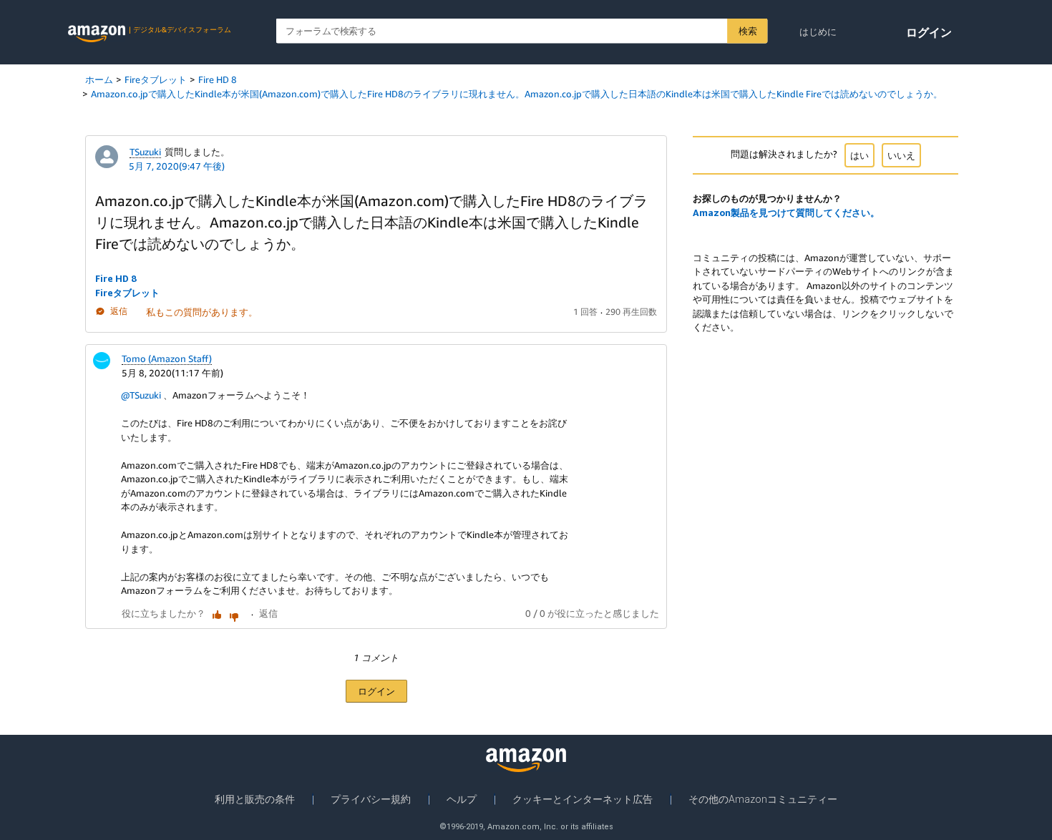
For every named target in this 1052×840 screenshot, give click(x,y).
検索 (747, 30)
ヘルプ (462, 799)
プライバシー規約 (371, 799)
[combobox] (522, 31)
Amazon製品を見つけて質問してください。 (786, 212)
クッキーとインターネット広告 (582, 799)
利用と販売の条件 (255, 799)
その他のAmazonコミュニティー (762, 799)
